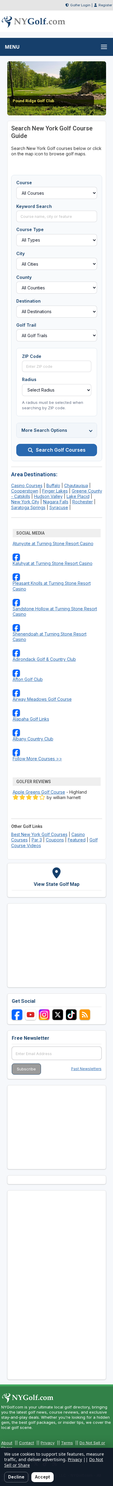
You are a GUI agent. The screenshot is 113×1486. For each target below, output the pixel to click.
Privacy (48, 1442)
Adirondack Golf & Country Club (44, 659)
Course (24, 182)
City (20, 253)
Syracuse (58, 507)
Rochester (82, 501)
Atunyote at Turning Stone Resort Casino (53, 543)
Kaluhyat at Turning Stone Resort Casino (53, 563)
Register (105, 5)
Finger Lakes (55, 490)
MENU (12, 47)
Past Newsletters (86, 1068)
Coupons (55, 839)
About (6, 1442)
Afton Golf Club (28, 679)
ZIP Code (31, 356)
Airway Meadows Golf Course (42, 699)
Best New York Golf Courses (39, 834)
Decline (16, 1476)
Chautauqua (76, 485)
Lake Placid (78, 496)
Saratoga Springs (28, 507)
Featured (77, 839)
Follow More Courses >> (37, 758)
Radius (29, 379)
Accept (42, 1476)
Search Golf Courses (61, 450)
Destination (28, 301)
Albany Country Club (33, 738)
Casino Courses (26, 485)
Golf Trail (26, 325)
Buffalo (53, 485)
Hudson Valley (48, 496)
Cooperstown (24, 490)
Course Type (30, 229)
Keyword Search (34, 206)
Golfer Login (80, 5)
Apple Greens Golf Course (39, 792)
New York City (25, 501)
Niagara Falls (55, 501)
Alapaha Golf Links (31, 719)
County (24, 277)
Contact (26, 1442)
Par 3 (37, 839)
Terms (67, 1442)
